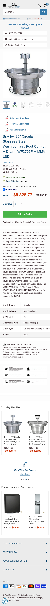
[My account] (39, 5)
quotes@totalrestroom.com (20, 39)
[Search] (43, 12)
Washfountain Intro (17, 130)
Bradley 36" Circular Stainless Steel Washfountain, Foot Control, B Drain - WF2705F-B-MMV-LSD (12, 440)
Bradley (8, 162)
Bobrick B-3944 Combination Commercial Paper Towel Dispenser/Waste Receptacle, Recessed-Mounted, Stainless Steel (37, 520)
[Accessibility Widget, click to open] (5, 601)
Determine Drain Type (19, 118)
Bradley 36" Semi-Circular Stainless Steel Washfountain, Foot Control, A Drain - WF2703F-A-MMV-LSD (37, 440)
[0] (45, 5)
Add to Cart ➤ (25, 214)
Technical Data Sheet (19, 124)
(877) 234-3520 (15, 33)
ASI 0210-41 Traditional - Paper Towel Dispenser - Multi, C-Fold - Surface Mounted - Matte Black (11, 520)
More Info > (25, 474)
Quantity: (7, 204)
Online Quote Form (16, 45)
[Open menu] (4, 5)
